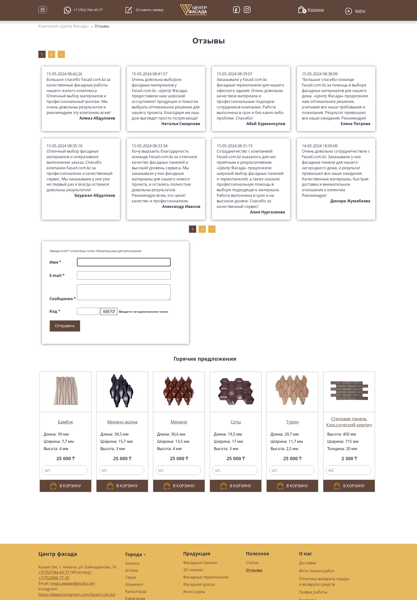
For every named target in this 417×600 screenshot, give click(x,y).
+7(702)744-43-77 (53, 572)
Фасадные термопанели (206, 577)
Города (134, 554)
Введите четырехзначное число (143, 312)
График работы (313, 592)
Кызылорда (136, 591)
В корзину (70, 485)
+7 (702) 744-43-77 (88, 9)
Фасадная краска (199, 584)
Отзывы (102, 26)
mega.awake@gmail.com (72, 583)
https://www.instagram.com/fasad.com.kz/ (76, 594)
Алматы (132, 563)
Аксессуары (194, 591)
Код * (54, 311)
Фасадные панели (200, 562)
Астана (131, 570)
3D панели (193, 569)
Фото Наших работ (316, 570)
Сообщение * (62, 298)
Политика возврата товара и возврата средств (324, 581)
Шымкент (134, 584)
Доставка (307, 562)
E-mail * (57, 275)
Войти (360, 10)
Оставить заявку (149, 9)
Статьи (252, 562)
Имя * (55, 262)
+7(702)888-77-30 (53, 577)
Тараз (130, 577)
